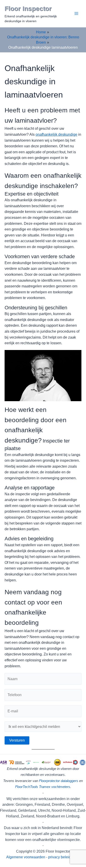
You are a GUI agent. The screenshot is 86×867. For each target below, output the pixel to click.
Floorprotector (49, 781)
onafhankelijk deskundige (56, 134)
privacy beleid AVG (64, 857)
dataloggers (69, 781)
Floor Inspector (28, 8)
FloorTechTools (26, 787)
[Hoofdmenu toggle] (76, 13)
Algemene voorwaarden (25, 857)
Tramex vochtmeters (54, 787)
